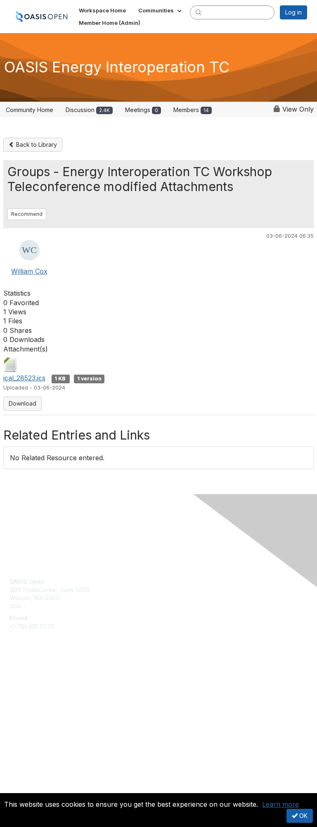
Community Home (29, 109)
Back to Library (35, 144)
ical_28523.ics (24, 378)
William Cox (29, 271)
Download (22, 403)
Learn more (280, 804)
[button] (160, 10)
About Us (21, 780)
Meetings (141, 109)
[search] (198, 12)
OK (303, 815)
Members (191, 109)
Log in (293, 12)
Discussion (88, 109)
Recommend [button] (27, 214)
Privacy (19, 787)
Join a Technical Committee (47, 705)
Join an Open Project (38, 692)
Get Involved (26, 680)
